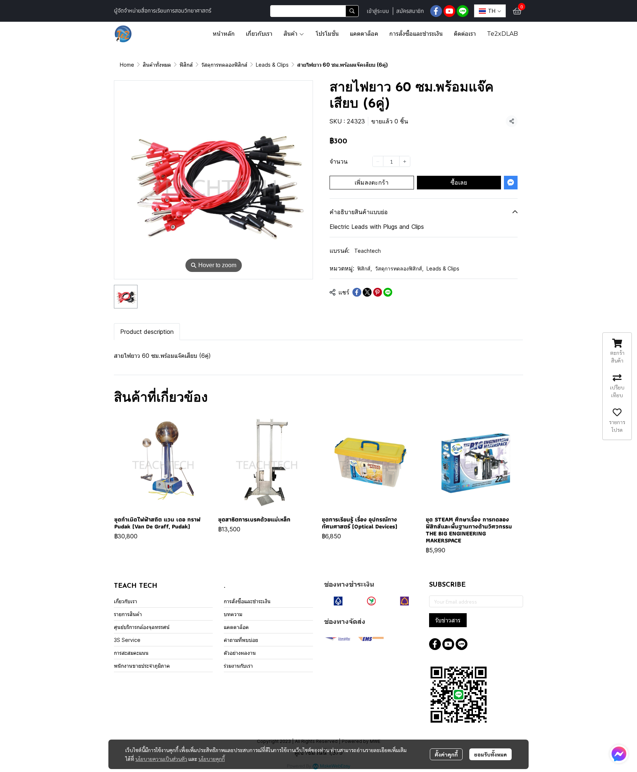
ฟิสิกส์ (186, 65)
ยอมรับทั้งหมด (490, 754)
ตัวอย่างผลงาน (240, 653)
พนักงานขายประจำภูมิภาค (142, 666)
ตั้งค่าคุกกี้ (446, 754)
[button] (314, 11)
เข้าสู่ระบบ (378, 10)
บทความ (233, 614)
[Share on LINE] (387, 292)
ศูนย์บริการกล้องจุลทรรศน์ (142, 627)
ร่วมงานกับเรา (238, 666)
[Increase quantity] (405, 161)
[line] (463, 11)
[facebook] (436, 11)
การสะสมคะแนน (131, 653)
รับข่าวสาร (447, 620)
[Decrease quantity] (378, 161)
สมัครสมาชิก (410, 10)
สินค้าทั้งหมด (157, 65)
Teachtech (367, 251)
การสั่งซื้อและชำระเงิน (247, 601)
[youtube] (449, 11)
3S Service (127, 640)
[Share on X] (367, 292)
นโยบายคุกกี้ (211, 758)
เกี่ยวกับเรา (125, 601)
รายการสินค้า (128, 614)
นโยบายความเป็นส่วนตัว (161, 758)
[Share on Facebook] (356, 292)
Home (127, 65)
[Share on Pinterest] (377, 292)
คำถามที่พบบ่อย (241, 640)
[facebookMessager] (619, 754)
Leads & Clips (272, 65)
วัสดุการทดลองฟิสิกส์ (224, 65)
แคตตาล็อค (236, 627)
